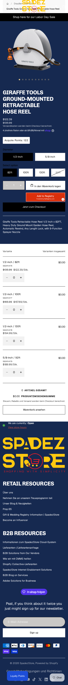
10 (48, 79)
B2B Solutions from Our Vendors (21, 553)
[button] (45, 197)
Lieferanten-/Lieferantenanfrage (21, 547)
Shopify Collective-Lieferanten (20, 564)
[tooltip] (62, 199)
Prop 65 (7, 509)
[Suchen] (11, 6)
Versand (27, 401)
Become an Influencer (15, 520)
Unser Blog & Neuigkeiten (17, 503)
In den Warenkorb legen (47, 186)
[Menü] (4, 7)
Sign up (34, 632)
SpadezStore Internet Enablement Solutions (27, 569)
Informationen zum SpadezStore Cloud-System (29, 542)
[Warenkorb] (64, 6)
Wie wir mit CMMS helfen (17, 558)
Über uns (8, 492)
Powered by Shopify (46, 663)
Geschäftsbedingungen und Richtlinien (34, 671)
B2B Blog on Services (15, 575)
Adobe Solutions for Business (19, 580)
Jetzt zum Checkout (34, 206)
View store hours (17, 427)
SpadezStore (27, 663)
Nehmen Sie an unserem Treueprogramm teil (27, 498)
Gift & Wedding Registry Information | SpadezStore (31, 514)
